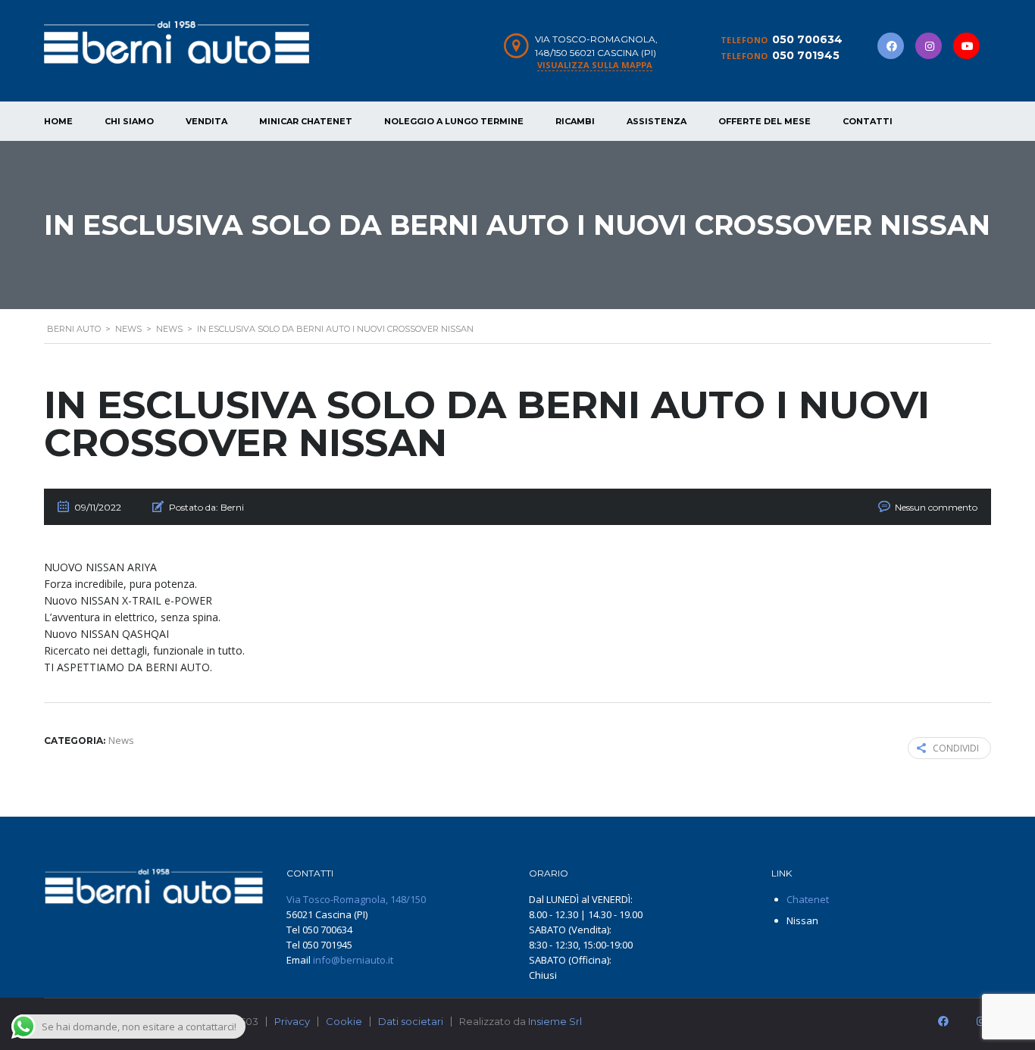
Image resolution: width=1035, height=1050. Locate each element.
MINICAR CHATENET (305, 121)
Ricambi (575, 121)
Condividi (956, 748)
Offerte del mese (764, 121)
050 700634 (807, 39)
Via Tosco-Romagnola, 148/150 (356, 899)
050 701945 (806, 55)
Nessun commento (936, 507)
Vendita (206, 121)
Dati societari (410, 1021)
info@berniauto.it (353, 960)
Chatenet (807, 899)
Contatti (868, 121)
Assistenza (656, 121)
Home (58, 121)
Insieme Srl (555, 1021)
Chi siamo (129, 121)
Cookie (344, 1021)
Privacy (292, 1021)
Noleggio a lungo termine (454, 121)
